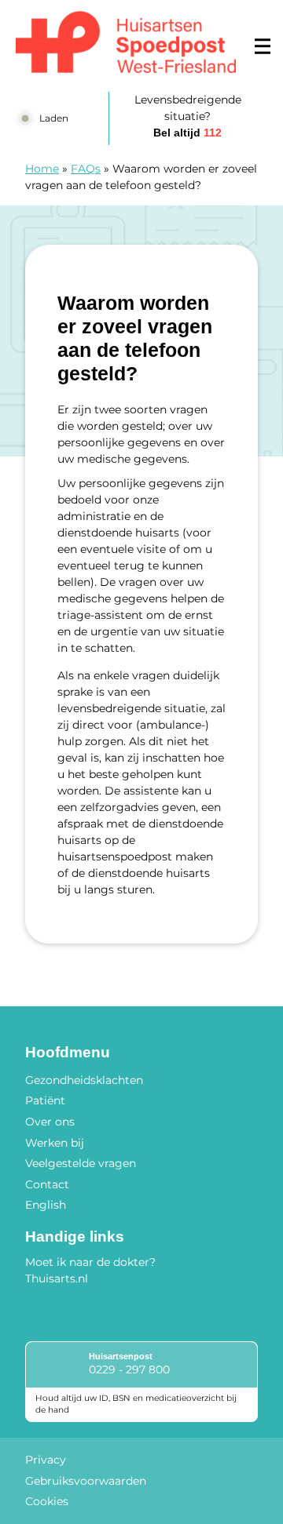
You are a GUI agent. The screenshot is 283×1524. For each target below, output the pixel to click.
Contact (47, 1184)
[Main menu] (262, 46)
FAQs (86, 169)
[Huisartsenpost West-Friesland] (126, 42)
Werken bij (54, 1143)
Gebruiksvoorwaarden (85, 1481)
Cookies (46, 1501)
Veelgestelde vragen (80, 1163)
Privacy (45, 1460)
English (45, 1205)
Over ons (50, 1122)
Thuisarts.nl (56, 1278)
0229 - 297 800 (129, 1369)
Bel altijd (187, 132)
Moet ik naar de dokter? (90, 1262)
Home (42, 169)
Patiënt (45, 1100)
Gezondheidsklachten (84, 1080)
